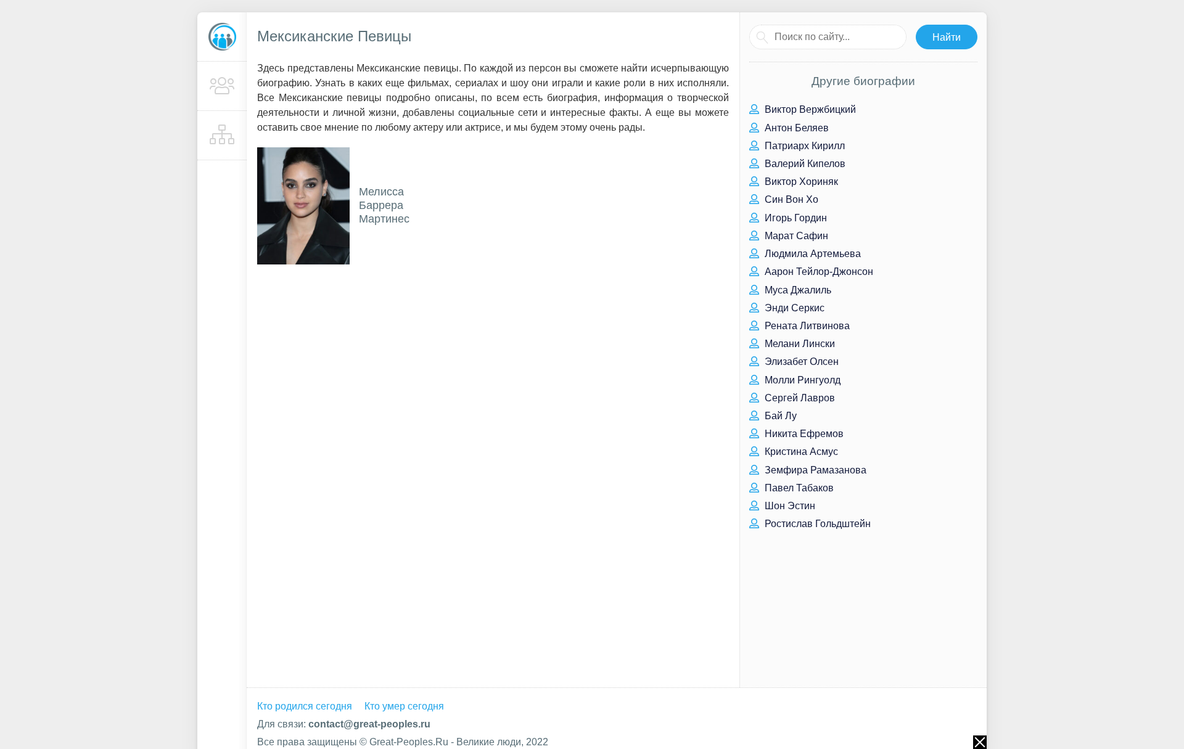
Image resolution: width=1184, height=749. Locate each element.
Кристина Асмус (800, 451)
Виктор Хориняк (800, 181)
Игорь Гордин (794, 218)
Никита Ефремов (803, 433)
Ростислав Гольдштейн (816, 523)
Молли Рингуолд (801, 380)
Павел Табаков (798, 488)
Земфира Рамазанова (814, 470)
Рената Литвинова (806, 326)
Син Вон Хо (790, 199)
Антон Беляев (795, 128)
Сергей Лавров (798, 398)
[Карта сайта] (222, 135)
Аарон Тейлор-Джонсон (817, 271)
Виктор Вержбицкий (809, 109)
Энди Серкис (793, 308)
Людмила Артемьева (811, 253)
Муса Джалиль (796, 290)
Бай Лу (779, 416)
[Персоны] (222, 86)
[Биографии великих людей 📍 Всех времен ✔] (222, 37)
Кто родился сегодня (304, 706)
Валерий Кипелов (803, 163)
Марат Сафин (795, 236)
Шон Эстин (788, 506)
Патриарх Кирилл (803, 146)
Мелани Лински (798, 343)
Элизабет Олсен (800, 361)
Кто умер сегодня (404, 706)
